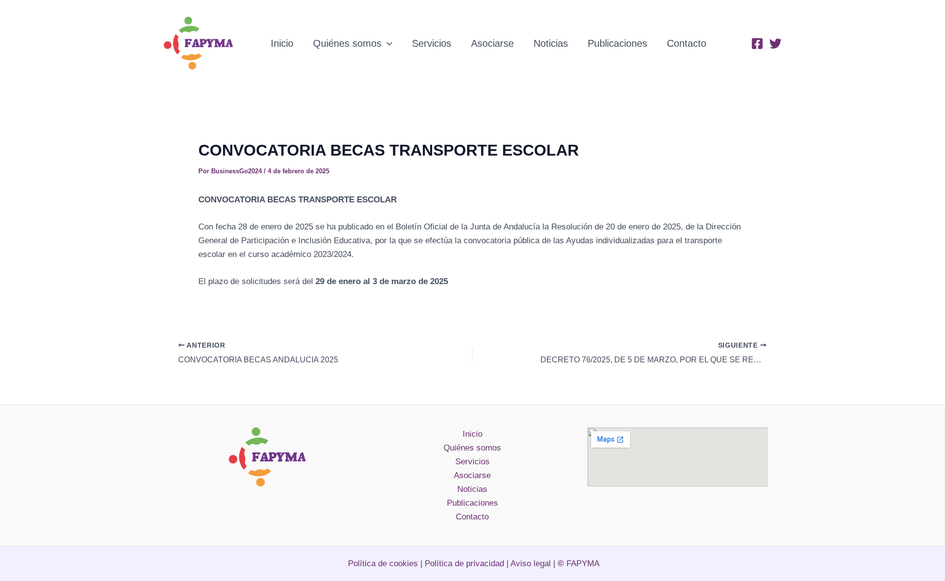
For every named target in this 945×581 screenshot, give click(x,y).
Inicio (282, 43)
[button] (386, 43)
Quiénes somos (347, 43)
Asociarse (492, 43)
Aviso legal (531, 563)
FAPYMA (578, 563)
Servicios (431, 43)
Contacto (686, 43)
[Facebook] (757, 43)
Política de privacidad (464, 563)
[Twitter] (775, 43)
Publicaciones (617, 43)
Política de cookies (383, 563)
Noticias (551, 43)
